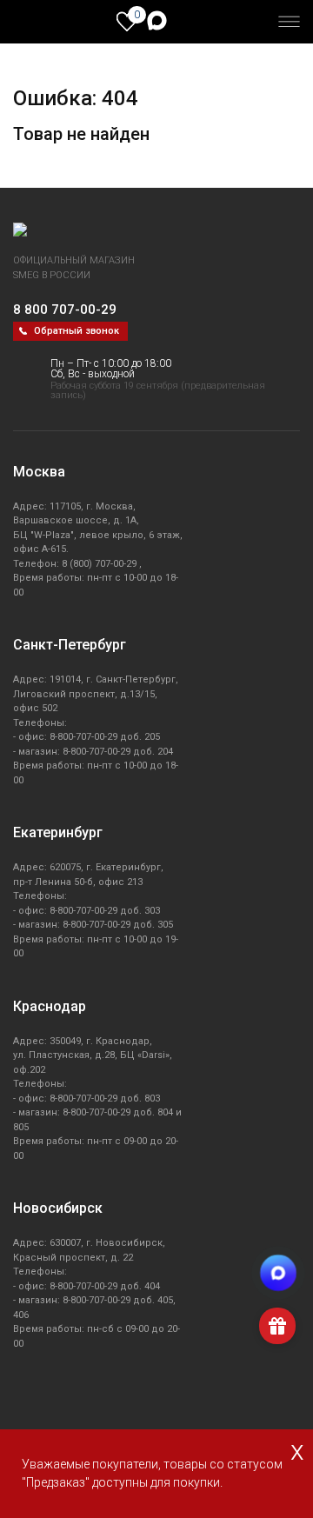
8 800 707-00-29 (65, 309)
